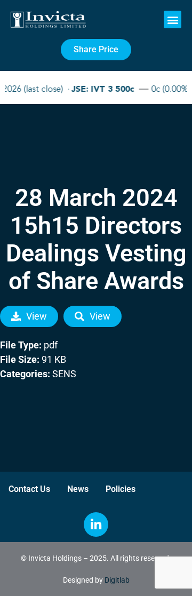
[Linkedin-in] (96, 524)
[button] (172, 19)
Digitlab (117, 580)
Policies (120, 489)
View (36, 316)
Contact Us (29, 489)
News (78, 489)
